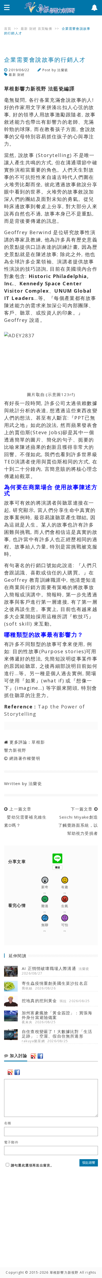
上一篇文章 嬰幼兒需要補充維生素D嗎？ (25, 817)
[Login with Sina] (33, 1056)
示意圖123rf (60, 394)
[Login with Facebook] (40, 1056)
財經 (32, 28)
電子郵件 (11, 1142)
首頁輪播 (45, 28)
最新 (24, 28)
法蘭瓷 (62, 70)
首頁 (7, 28)
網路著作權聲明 (24, 758)
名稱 (7, 1123)
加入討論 (17, 1055)
